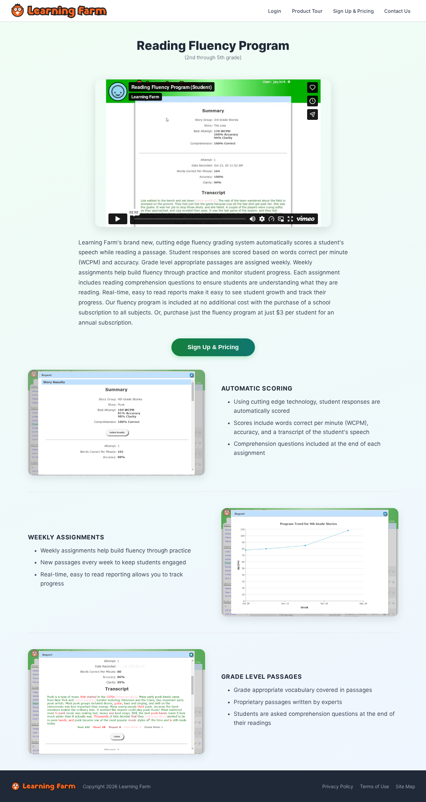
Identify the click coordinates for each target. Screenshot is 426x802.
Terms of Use (374, 786)
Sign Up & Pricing (353, 11)
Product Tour (307, 11)
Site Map (405, 786)
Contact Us (397, 11)
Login (274, 11)
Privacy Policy (337, 786)
